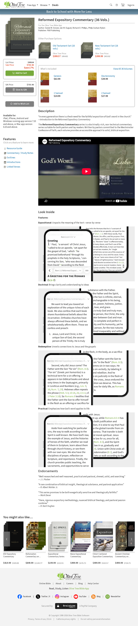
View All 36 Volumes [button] (122, 69)
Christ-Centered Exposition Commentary (103, 555)
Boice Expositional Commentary (78, 555)
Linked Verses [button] (13, 166)
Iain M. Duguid (66, 28)
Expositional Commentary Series (56, 555)
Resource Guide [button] (14, 148)
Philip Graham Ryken (96, 28)
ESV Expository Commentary (9, 555)
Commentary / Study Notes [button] (20, 153)
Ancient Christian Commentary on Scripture (122, 557)
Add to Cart (21, 73)
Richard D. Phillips (80, 28)
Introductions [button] (13, 162)
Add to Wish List (21, 103)
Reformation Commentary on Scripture (32, 557)
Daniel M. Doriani (52, 28)
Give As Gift (21, 89)
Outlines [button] (11, 157)
